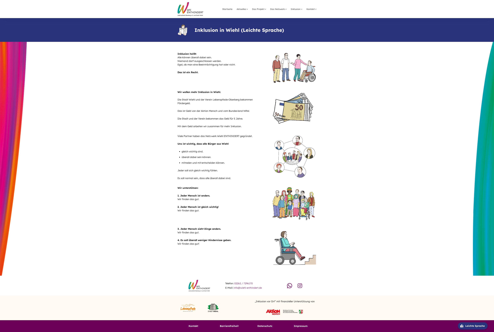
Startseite (227, 9)
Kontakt (193, 326)
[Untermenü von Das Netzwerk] (286, 9)
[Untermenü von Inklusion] (301, 9)
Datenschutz (264, 326)
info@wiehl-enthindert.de (247, 287)
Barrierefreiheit (229, 326)
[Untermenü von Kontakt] (315, 9)
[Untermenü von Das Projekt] (265, 9)
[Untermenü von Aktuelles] (247, 9)
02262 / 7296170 (243, 283)
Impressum (301, 326)
